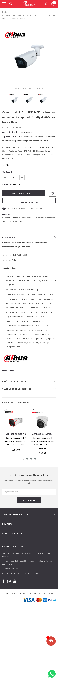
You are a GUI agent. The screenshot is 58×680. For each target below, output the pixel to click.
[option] (29, 55)
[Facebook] (3, 581)
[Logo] (29, 3)
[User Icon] (46, 3)
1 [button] (23, 459)
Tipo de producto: (11, 136)
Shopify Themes (47, 593)
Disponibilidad (9, 132)
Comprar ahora (29, 202)
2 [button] (27, 459)
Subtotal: (7, 184)
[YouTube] (15, 581)
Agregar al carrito (16, 434)
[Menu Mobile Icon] (4, 4)
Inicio (4, 12)
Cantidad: (7, 171)
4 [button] (35, 459)
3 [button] (31, 459)
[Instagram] (9, 581)
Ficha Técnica (8, 371)
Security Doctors (11, 127)
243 (8, 208)
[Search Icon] (10, 3)
